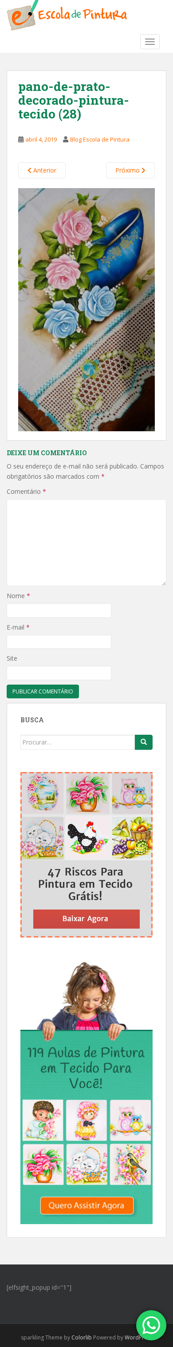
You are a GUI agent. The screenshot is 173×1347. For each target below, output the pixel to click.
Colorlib (81, 1337)
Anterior (43, 170)
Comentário (26, 491)
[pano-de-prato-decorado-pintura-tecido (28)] (86, 308)
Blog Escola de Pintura (100, 139)
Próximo (128, 170)
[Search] (144, 742)
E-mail (18, 627)
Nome (18, 595)
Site (12, 658)
